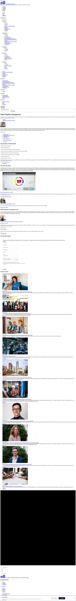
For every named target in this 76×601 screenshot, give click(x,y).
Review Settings (54, 598)
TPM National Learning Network (8, 135)
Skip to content (2, 0)
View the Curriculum (5, 162)
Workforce (4, 584)
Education (4, 583)
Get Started (4, 269)
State (4, 254)
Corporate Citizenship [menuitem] (6, 81)
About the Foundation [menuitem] (6, 101)
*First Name (5, 242)
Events (4, 9)
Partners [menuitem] (3, 91)
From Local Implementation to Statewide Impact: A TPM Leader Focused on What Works (17, 464)
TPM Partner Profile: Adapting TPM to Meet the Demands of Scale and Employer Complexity (17, 421)
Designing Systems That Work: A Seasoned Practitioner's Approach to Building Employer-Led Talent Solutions (20, 442)
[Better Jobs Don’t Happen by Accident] (15, 354)
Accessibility (4, 595)
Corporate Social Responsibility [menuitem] (7, 72)
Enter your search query (5, 109)
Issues (4, 6)
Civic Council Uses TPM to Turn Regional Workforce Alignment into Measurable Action (17, 377)
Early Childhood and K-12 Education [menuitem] (8, 83)
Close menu (2, 78)
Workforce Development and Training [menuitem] (8, 85)
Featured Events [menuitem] (5, 95)
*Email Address (5, 247)
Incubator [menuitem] (4, 84)
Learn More (4, 163)
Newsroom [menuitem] (4, 104)
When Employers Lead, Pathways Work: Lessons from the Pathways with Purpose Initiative (17, 335)
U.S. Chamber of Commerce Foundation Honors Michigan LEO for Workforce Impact (16, 313)
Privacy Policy (4, 594)
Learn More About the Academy (5, 196)
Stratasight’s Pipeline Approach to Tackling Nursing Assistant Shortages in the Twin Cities (17, 291)
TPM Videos (5, 137)
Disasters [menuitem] (3, 73)
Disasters (3, 582)
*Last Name (5, 244)
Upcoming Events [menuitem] (5, 96)
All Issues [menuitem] (4, 76)
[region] (38, 598)
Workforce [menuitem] (4, 75)
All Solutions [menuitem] (4, 87)
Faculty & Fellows (6, 138)
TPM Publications (6, 136)
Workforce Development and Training (8, 120)
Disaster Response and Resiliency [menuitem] (7, 82)
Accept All (61, 598)
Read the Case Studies (4, 207)
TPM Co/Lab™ (31, 168)
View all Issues (2, 586)
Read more (4, 294)
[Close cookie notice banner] (74, 598)
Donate (3, 12)
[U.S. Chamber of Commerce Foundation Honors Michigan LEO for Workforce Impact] (15, 311)
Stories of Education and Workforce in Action (7, 203)
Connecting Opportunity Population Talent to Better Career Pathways (11, 221)
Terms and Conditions (6, 593)
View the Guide (3, 227)
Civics (3, 581)
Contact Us (5, 141)
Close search (3, 107)
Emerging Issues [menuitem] (5, 74)
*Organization (5, 249)
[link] (3, 14)
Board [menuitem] (3, 103)
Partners (4, 8)
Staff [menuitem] (3, 102)
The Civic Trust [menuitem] (5, 80)
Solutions (4, 7)
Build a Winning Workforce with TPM (6, 192)
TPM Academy (6, 134)
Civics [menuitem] (3, 71)
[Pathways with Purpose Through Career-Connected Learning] (15, 484)
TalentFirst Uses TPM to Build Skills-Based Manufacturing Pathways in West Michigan (16, 399)
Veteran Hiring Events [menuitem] (6, 97)
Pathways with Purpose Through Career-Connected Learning (12, 486)
